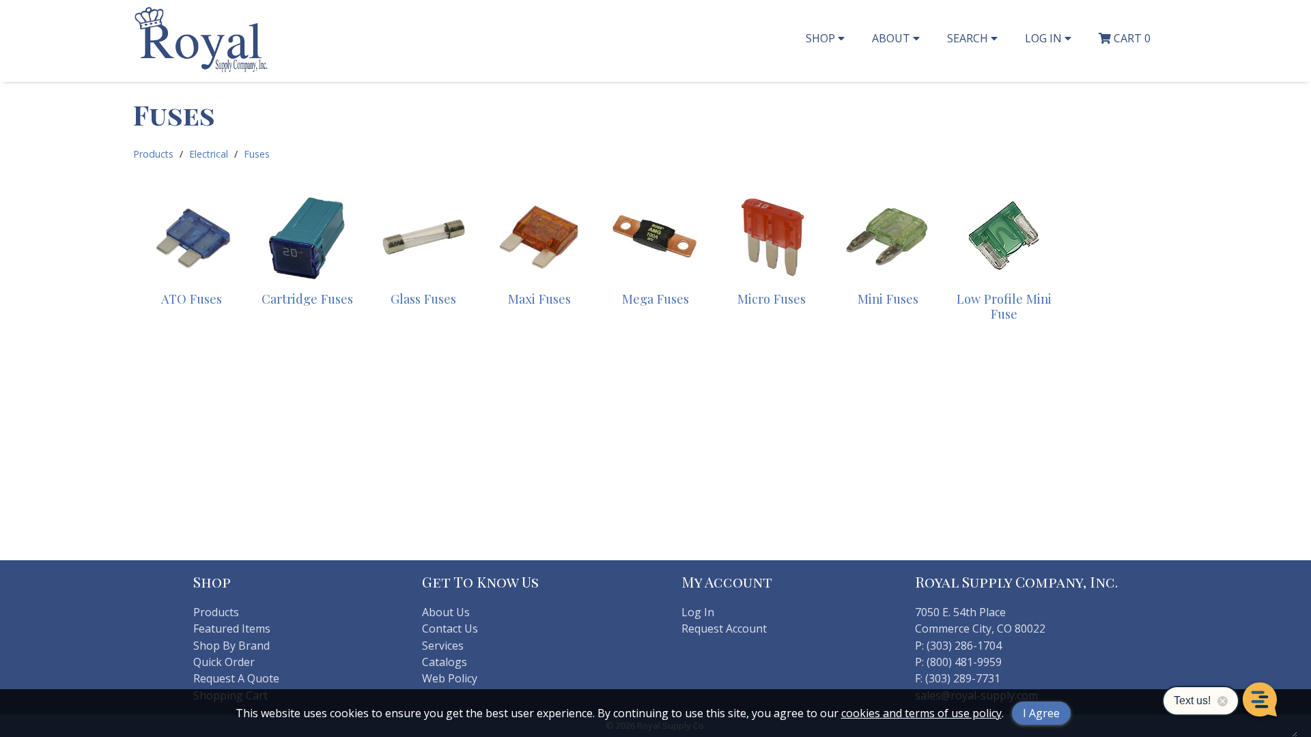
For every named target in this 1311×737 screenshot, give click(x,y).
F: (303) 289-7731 (957, 678)
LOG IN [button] (1045, 38)
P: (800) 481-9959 (958, 661)
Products (153, 153)
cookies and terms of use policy (921, 713)
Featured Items (231, 628)
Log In (697, 612)
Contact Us (450, 628)
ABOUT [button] (892, 38)
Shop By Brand (231, 645)
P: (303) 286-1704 (958, 645)
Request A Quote (236, 678)
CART (1131, 38)
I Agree (1041, 713)
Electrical (208, 153)
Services (443, 645)
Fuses (257, 153)
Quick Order (224, 661)
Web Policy (449, 678)
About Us (446, 612)
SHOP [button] (822, 38)
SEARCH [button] (969, 38)
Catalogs (444, 661)
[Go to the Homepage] (201, 70)
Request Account (724, 628)
